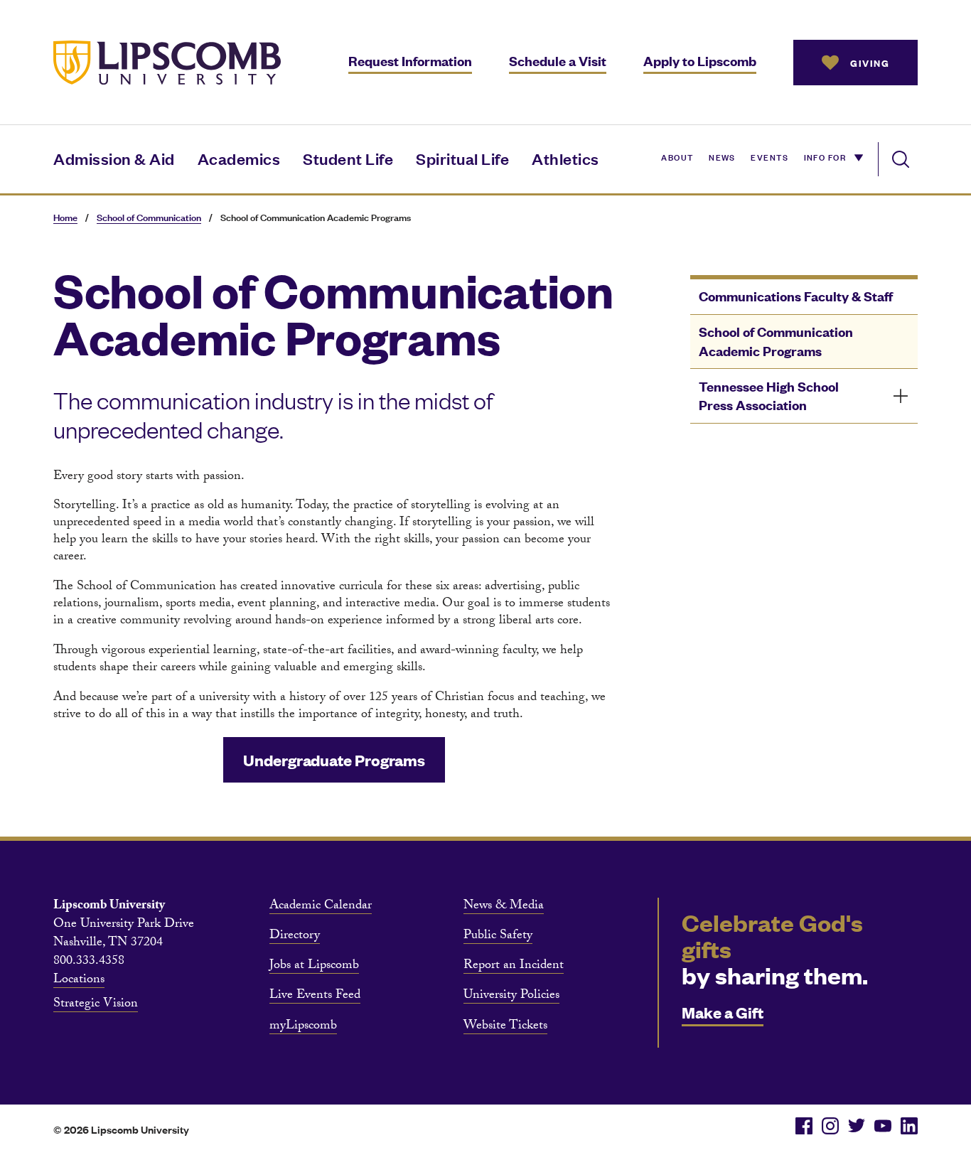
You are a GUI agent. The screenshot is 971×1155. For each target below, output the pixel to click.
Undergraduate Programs (334, 759)
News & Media (503, 907)
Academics (239, 158)
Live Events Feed (314, 996)
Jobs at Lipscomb (314, 966)
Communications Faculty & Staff (796, 296)
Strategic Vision (95, 1005)
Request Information (410, 61)
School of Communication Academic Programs (776, 341)
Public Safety (497, 937)
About (677, 156)
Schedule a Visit (557, 61)
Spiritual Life (462, 158)
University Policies (511, 996)
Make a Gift (722, 1011)
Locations (78, 981)
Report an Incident (513, 966)
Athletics (565, 158)
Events (769, 156)
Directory (294, 937)
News (722, 156)
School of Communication (149, 217)
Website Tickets (505, 1027)
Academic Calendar (320, 907)
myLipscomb (303, 1027)
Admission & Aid (114, 158)
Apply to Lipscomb (699, 61)
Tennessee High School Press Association (769, 395)
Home (65, 217)
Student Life (348, 158)
